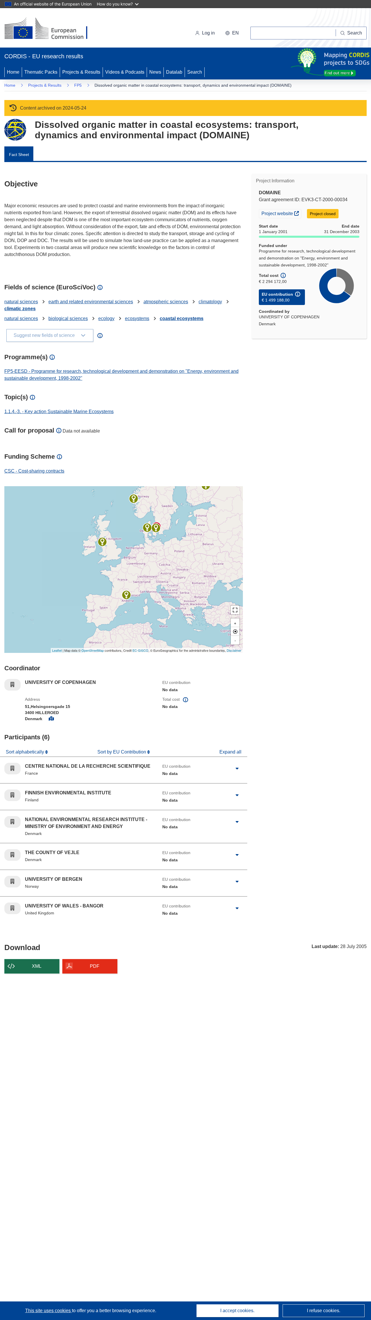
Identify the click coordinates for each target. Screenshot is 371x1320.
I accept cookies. (237, 1310)
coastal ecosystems (181, 318)
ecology (106, 318)
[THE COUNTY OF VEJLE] (147, 527)
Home (13, 72)
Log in (208, 32)
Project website (281, 213)
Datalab (174, 72)
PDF (94, 966)
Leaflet (57, 650)
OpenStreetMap (92, 650)
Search (194, 72)
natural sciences (21, 301)
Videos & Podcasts (124, 72)
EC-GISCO (140, 650)
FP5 (78, 85)
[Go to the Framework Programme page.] (15, 130)
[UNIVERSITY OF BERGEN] (133, 498)
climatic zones (20, 308)
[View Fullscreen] (235, 610)
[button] (232, 33)
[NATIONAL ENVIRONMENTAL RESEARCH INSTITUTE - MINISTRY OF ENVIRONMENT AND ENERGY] (156, 528)
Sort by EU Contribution (122, 751)
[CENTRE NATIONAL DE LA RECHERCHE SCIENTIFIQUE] (126, 595)
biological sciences (68, 318)
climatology (210, 301)
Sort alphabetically (25, 751)
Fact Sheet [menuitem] (19, 154)
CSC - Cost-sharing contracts (34, 471)
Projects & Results (81, 72)
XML (36, 966)
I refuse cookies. (323, 1310)
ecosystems (137, 318)
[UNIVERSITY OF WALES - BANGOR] (102, 541)
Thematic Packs (40, 72)
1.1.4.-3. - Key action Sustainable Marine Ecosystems (59, 411)
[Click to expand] (237, 768)
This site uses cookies (48, 1310)
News (155, 72)
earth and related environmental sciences (90, 301)
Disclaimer (234, 650)
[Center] (235, 631)
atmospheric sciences (165, 301)
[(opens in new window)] (51, 29)
